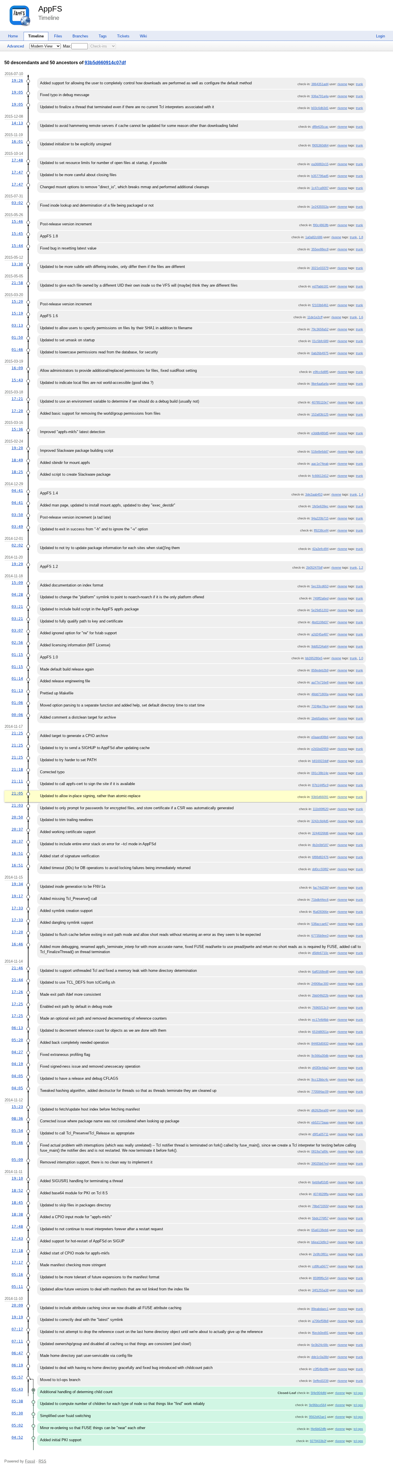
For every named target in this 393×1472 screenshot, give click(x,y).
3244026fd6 (320, 833)
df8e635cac (320, 126)
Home (13, 36)
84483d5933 (320, 1043)
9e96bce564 (317, 1405)
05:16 (17, 1274)
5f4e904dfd (318, 1393)
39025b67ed (320, 1163)
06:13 (17, 1028)
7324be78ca (320, 706)
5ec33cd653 (320, 586)
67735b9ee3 (320, 935)
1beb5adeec (320, 718)
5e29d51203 (320, 610)
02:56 (17, 642)
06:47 (17, 1353)
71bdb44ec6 (320, 899)
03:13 (17, 325)
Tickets (123, 36)
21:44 (17, 980)
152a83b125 (320, 414)
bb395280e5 (314, 658)
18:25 (17, 472)
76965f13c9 (320, 1007)
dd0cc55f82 (320, 869)
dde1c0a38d (320, 1357)
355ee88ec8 (320, 249)
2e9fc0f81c (321, 1254)
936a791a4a (320, 96)
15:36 (17, 429)
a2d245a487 (320, 634)
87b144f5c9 (320, 785)
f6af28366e (321, 911)
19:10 (17, 1178)
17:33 (17, 908)
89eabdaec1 (320, 1309)
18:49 (17, 460)
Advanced (15, 46)
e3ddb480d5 (320, 433)
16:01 (17, 141)
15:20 (17, 301)
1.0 (361, 658)
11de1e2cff (315, 317)
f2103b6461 (320, 305)
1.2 (361, 567)
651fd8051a (320, 1031)
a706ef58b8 (320, 1321)
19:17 (17, 896)
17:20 (17, 411)
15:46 (17, 221)
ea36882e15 (320, 164)
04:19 (17, 1064)
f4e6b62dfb (318, 1429)
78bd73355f (320, 1206)
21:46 (17, 968)
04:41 (17, 490)
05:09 (17, 1159)
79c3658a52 (320, 329)
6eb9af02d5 (320, 1182)
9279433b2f (318, 1441)
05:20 (17, 1040)
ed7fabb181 (320, 286)
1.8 (361, 237)
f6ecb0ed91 (320, 1332)
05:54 (17, 1130)
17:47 (17, 172)
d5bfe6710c (320, 953)
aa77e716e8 (320, 682)
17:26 (17, 992)
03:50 (17, 515)
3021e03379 (320, 268)
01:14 (17, 678)
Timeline (36, 36)
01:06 (17, 702)
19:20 (17, 448)
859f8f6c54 (321, 1278)
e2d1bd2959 (320, 749)
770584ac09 (320, 1091)
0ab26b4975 (320, 353)
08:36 (17, 1118)
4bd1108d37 (320, 622)
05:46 (17, 1142)
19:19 (17, 1317)
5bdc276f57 (320, 1218)
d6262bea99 (320, 1110)
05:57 (17, 1377)
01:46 (17, 349)
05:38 (17, 1401)
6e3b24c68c (320, 1345)
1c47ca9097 (320, 188)
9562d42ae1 (317, 1416)
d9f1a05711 (320, 1134)
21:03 (17, 805)
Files (58, 36)
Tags (103, 36)
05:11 (17, 1286)
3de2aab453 (314, 494)
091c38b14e (320, 773)
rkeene (342, 84)
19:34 (17, 884)
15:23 (17, 1107)
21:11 (17, 781)
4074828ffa (321, 1194)
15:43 (17, 380)
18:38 (17, 1214)
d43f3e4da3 (320, 1067)
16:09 (17, 368)
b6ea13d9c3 (320, 1242)
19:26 (17, 80)
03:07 (17, 630)
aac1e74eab (320, 463)
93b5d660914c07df (105, 62)
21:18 (17, 769)
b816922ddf (320, 761)
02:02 (17, 545)
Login (380, 36)
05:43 (17, 1389)
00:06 (17, 715)
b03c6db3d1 (320, 108)
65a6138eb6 (320, 1230)
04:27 (17, 1052)
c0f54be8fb (321, 1369)
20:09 (17, 1305)
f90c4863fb (321, 225)
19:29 (17, 564)
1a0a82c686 (314, 237)
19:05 (17, 92)
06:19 (17, 1365)
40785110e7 (320, 402)
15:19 (17, 313)
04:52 (17, 1437)
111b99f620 (321, 809)
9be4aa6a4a (320, 383)
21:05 (17, 793)
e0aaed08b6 (320, 737)
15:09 (17, 582)
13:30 (17, 264)
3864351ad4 (320, 84)
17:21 (17, 399)
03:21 (17, 606)
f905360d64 (320, 145)
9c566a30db (320, 1055)
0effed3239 (321, 1381)
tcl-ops (358, 1393)
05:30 (17, 1413)
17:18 (17, 1250)
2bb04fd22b (320, 995)
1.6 (361, 317)
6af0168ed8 (320, 971)
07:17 (17, 1329)
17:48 (17, 160)
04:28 (17, 594)
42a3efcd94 (320, 549)
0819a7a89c (320, 1151)
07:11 (17, 1341)
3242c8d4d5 (320, 821)
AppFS (50, 9)
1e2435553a (320, 206)
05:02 (17, 1425)
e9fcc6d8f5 (321, 372)
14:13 (17, 123)
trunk (359, 84)
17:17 (17, 1262)
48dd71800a (320, 694)
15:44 (17, 245)
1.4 (361, 494)
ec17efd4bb (320, 1019)
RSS (42, 1461)
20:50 (17, 817)
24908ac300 (320, 983)
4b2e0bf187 (320, 845)
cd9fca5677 (320, 1266)
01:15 (17, 654)
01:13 (17, 690)
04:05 (17, 1076)
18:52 (17, 1190)
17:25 (17, 1004)
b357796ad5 (320, 176)
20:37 (17, 829)
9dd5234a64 (320, 646)
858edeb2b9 (320, 670)
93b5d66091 (320, 797)
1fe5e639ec (320, 506)
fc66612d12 (320, 475)
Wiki (143, 36)
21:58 (17, 283)
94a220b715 (320, 518)
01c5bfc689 (320, 341)
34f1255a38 (320, 1290)
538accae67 (320, 924)
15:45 (17, 233)
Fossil (30, 1461)
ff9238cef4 (321, 530)
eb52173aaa (320, 1122)
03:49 (17, 526)
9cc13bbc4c (320, 1079)
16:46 (17, 944)
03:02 (17, 203)
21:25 (17, 733)
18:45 (17, 1202)
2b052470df (314, 567)
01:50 (17, 337)
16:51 (17, 853)
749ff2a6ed (321, 598)
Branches (80, 36)
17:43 (17, 1238)
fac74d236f (321, 887)
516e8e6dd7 (320, 451)
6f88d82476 (320, 857)
